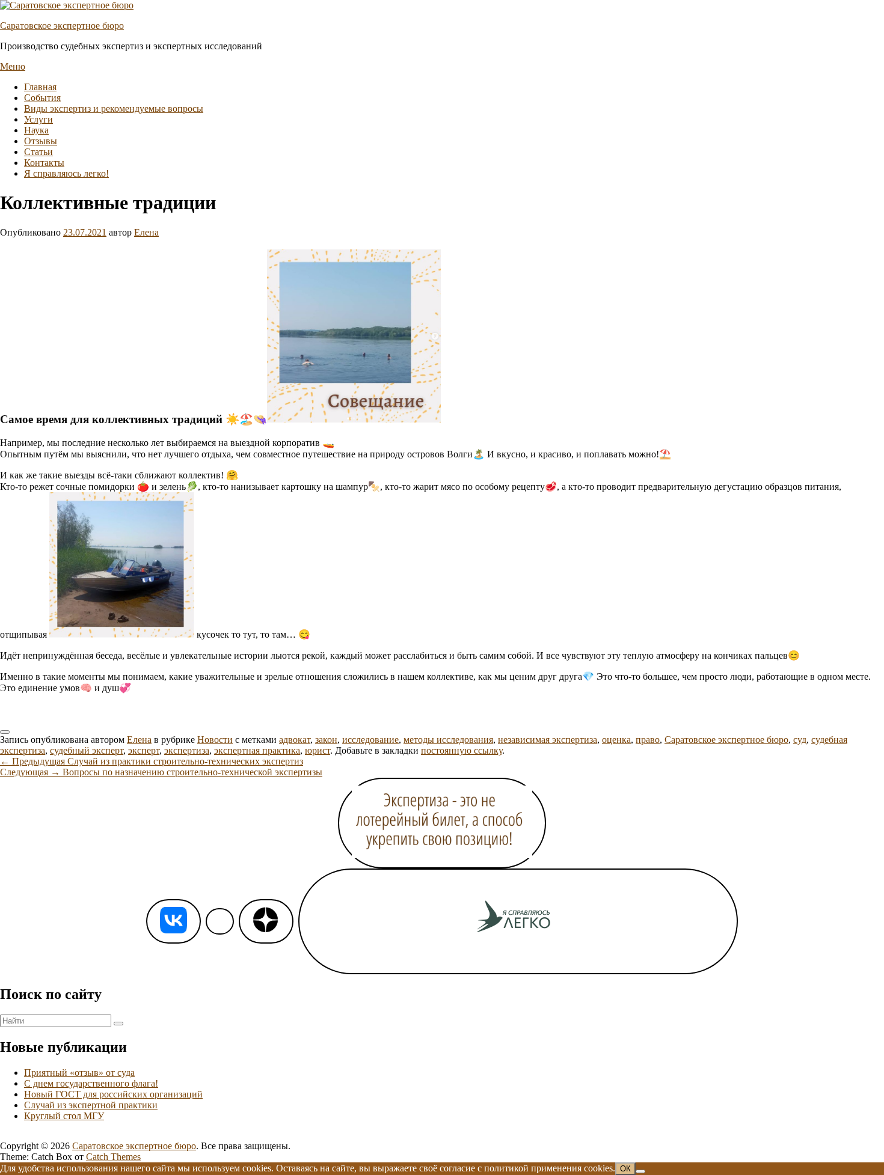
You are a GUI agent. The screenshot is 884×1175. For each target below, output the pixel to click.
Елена (146, 232)
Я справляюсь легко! (66, 173)
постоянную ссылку (461, 750)
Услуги (38, 119)
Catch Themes (113, 1157)
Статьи (38, 152)
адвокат (294, 739)
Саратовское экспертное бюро (62, 25)
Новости (215, 739)
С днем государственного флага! (91, 1083)
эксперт (143, 750)
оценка (616, 739)
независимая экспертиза (547, 739)
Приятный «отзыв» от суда (79, 1072)
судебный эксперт (86, 750)
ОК (625, 1168)
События (42, 98)
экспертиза (186, 750)
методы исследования (448, 739)
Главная (40, 87)
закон (326, 739)
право (648, 739)
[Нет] (640, 1171)
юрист (317, 750)
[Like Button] (5, 732)
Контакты (44, 162)
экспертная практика (257, 750)
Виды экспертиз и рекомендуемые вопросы (113, 108)
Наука (36, 130)
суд (799, 739)
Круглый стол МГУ (64, 1116)
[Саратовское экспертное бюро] (67, 5)
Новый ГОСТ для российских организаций (113, 1094)
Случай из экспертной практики (91, 1105)
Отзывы (40, 141)
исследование (370, 739)
